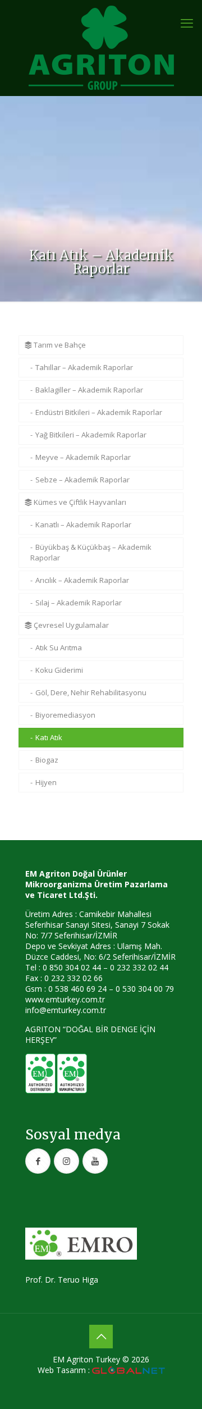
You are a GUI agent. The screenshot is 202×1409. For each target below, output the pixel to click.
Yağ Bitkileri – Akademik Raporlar (90, 435)
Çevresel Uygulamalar (70, 625)
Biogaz (46, 760)
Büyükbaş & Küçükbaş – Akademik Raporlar (91, 552)
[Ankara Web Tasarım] (128, 1370)
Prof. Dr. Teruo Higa (61, 1279)
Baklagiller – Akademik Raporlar (89, 390)
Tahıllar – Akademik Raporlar (84, 367)
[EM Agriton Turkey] (101, 48)
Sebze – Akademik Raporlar (82, 480)
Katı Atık (48, 737)
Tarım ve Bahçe (59, 345)
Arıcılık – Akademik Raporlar (82, 580)
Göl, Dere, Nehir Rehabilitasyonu (90, 692)
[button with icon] (37, 1161)
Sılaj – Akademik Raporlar (78, 603)
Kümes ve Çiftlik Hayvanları (79, 502)
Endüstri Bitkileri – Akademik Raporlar (98, 412)
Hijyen (46, 782)
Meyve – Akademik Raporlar (83, 457)
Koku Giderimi (59, 670)
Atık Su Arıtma (58, 647)
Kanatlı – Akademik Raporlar (83, 524)
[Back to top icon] (101, 1336)
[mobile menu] (186, 22)
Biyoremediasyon (65, 715)
